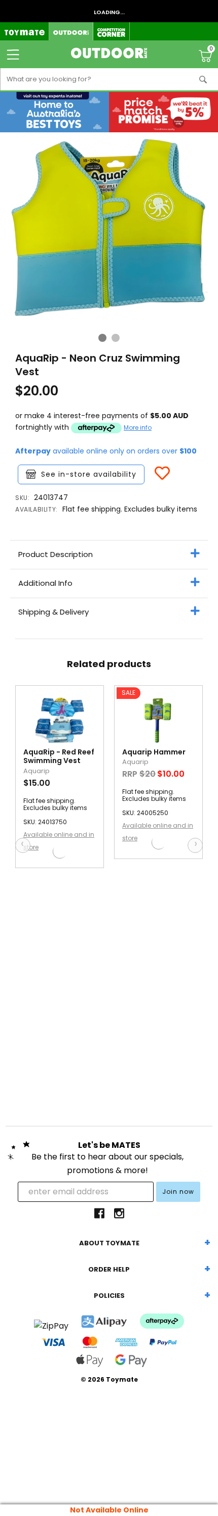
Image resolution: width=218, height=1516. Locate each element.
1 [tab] (102, 338)
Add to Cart (66, 851)
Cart (211, 50)
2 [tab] (116, 338)
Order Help (109, 1269)
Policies (109, 1295)
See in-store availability (88, 474)
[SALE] (158, 722)
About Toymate (109, 1243)
